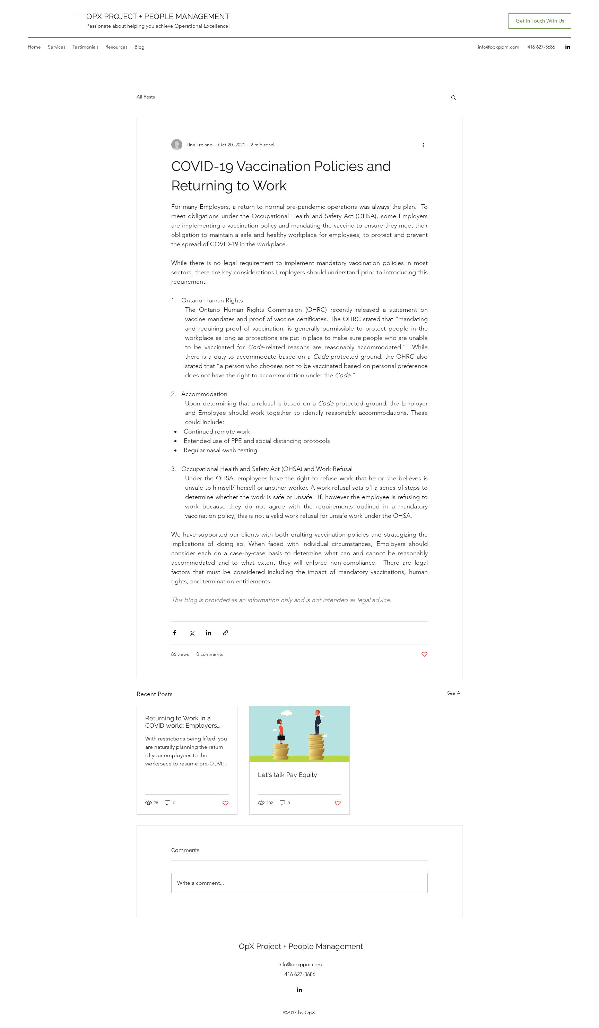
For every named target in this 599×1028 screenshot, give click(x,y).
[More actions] (423, 144)
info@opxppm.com (498, 47)
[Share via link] (225, 632)
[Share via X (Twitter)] (191, 632)
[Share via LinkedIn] (208, 632)
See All (454, 693)
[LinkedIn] (567, 46)
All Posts (146, 97)
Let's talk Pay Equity (287, 774)
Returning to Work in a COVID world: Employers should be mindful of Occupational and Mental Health (182, 721)
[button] (453, 97)
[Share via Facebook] (174, 632)
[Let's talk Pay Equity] (300, 734)
